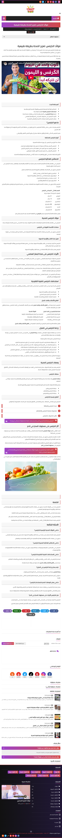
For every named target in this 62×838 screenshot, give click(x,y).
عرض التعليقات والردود (7, 643)
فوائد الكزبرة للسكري (23, 800)
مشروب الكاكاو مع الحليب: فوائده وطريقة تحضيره (40, 707)
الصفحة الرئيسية (37, 29)
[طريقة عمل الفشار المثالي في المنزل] (57, 725)
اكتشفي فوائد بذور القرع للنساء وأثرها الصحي (41, 717)
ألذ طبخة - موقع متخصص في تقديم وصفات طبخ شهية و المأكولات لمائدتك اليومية (28, 833)
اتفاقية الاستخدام (54, 815)
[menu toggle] (59, 2)
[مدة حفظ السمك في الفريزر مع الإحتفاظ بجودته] (57, 697)
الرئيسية (55, 18)
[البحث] (3, 2)
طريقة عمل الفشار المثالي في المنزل (43, 725)
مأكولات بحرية (35, 772)
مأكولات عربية (12, 772)
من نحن (56, 826)
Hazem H (27, 803)
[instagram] (53, 2)
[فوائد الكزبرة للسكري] (16, 792)
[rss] (40, 2)
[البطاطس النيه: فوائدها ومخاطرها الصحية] (57, 735)
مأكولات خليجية (23, 772)
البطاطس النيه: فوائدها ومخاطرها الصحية (42, 735)
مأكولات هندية (54, 775)
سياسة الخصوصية (54, 818)
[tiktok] (45, 2)
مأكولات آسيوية (46, 772)
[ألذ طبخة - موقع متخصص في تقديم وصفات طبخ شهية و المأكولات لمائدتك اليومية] (31, 9)
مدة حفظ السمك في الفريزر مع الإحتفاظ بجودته (40, 697)
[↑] (31, 831)
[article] (17, 624)
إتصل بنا (56, 822)
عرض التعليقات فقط (20, 643)
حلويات (56, 772)
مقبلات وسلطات (30, 775)
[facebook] (56, 2)
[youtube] (48, 2)
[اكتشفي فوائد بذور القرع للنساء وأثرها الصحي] (57, 717)
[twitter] (43, 2)
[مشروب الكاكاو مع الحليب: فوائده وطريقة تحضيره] (57, 707)
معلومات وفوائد (28, 29)
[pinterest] (51, 2)
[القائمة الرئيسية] (4, 18)
